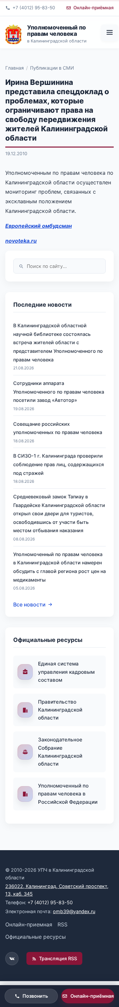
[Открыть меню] (109, 33)
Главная (14, 68)
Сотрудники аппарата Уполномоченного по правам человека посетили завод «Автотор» (58, 391)
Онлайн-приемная (28, 924)
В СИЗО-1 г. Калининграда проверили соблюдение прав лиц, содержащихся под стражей (58, 464)
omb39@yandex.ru (74, 911)
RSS (62, 924)
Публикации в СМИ (52, 68)
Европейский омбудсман (38, 225)
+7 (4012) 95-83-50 (50, 902)
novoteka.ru (21, 240)
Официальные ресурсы (35, 936)
